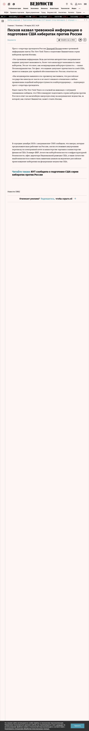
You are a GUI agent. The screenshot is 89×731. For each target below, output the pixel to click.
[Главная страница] (41, 4)
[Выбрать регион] (67, 4)
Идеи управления (32, 12)
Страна (78, 12)
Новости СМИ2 (14, 192)
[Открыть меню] (85, 4)
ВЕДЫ (6, 12)
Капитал (71, 12)
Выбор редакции (14, 20)
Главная (11, 26)
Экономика (35, 8)
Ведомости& (52, 12)
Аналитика (62, 12)
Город (43, 12)
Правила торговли (17, 12)
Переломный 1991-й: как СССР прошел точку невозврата (44, 20)
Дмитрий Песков (54, 48)
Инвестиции (54, 8)
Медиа (74, 8)
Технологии (65, 8)
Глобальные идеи (15, 8)
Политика (19, 26)
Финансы (44, 8)
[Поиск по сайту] (71, 4)
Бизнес (25, 8)
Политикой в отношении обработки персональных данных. (27, 729)
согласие (59, 725)
